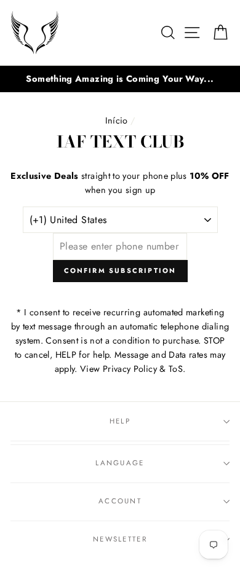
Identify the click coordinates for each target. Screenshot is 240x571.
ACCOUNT (120, 501)
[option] (120, 79)
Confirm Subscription (120, 270)
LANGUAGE (120, 463)
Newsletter (120, 539)
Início (116, 120)
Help (120, 421)
